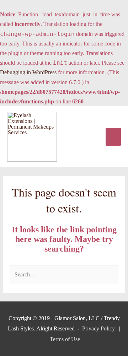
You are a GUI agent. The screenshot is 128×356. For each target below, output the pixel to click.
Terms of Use (65, 339)
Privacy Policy (98, 328)
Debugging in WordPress (28, 72)
